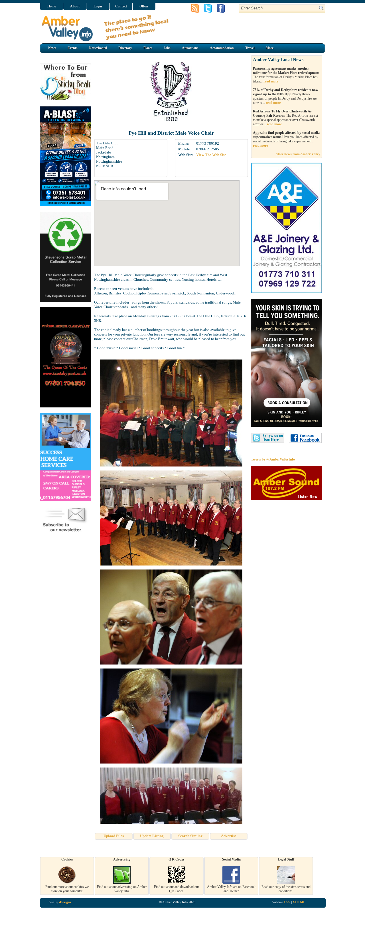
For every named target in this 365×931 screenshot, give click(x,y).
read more (270, 81)
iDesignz (65, 902)
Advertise (228, 836)
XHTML (299, 902)
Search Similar (190, 836)
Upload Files (114, 836)
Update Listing (152, 836)
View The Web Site (211, 155)
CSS (287, 902)
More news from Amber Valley (298, 154)
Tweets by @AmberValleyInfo (273, 459)
